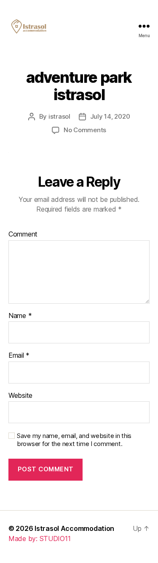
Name (20, 316)
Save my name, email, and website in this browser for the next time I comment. (74, 440)
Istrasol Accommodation (74, 528)
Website (20, 396)
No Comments (85, 130)
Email (18, 355)
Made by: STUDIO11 (39, 538)
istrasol (59, 116)
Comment (22, 234)
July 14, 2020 (110, 116)
